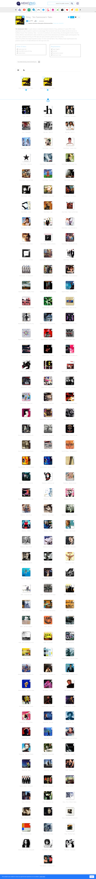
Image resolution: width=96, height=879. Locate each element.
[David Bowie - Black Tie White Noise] (48, 157)
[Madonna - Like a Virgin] (48, 508)
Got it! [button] (91, 876)
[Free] (76, 17)
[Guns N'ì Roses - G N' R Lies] (48, 444)
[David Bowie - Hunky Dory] (48, 189)
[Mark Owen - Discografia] (70, 540)
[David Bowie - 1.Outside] (48, 141)
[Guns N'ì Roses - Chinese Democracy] (26, 444)
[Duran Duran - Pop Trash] (48, 397)
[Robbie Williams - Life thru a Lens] (70, 652)
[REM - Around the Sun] (26, 588)
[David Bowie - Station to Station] (48, 237)
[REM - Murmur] (70, 620)
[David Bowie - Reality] (48, 221)
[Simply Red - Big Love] (48, 716)
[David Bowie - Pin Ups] (26, 221)
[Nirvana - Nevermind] (26, 572)
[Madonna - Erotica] (48, 492)
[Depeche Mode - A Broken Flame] (26, 285)
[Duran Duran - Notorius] (70, 381)
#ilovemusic (35, 23)
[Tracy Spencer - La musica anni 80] (48, 859)
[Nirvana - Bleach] (48, 556)
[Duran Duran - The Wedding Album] (26, 428)
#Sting (39, 23)
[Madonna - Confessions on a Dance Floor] (26, 492)
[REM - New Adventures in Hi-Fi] (26, 636)
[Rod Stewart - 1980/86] (70, 684)
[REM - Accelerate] (70, 572)
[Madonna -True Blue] (48, 540)
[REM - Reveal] (26, 652)
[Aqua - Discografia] (26, 126)
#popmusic (30, 23)
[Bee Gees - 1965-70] (48, 126)
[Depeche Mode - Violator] (48, 349)
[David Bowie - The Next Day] (26, 253)
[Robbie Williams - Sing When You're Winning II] (48, 668)
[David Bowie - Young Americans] (70, 269)
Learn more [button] (42, 876)
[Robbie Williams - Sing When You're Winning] (26, 668)
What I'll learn (21, 46)
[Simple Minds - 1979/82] (70, 700)
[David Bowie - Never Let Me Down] (70, 205)
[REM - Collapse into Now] (70, 588)
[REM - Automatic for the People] (48, 588)
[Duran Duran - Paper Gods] (26, 397)
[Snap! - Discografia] (70, 763)
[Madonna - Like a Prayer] (26, 508)
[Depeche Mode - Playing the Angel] (26, 317)
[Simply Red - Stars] (26, 763)
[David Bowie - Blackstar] (26, 157)
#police (42, 23)
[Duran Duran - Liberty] (26, 381)
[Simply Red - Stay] (48, 763)
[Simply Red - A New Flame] (26, 716)
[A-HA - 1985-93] (26, 110)
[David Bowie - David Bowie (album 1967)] (70, 157)
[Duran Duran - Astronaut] (26, 365)
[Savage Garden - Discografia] (48, 700)
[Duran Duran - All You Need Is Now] (70, 349)
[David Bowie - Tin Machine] (70, 253)
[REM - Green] (70, 604)
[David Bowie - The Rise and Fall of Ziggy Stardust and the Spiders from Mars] (48, 253)
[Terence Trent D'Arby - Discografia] (26, 843)
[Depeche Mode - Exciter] (48, 301)
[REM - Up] (48, 652)
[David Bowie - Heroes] (26, 189)
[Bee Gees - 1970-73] (70, 126)
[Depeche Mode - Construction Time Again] (70, 285)
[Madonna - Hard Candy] (70, 492)
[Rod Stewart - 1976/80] (48, 684)
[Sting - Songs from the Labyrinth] (70, 811)
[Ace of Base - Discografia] (70, 110)
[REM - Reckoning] (70, 636)
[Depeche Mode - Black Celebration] (48, 285)
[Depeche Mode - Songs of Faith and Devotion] (70, 317)
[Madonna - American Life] (48, 476)
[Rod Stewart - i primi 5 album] (26, 700)
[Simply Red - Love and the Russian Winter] (70, 731)
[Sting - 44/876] (70, 779)
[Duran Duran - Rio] (26, 413)
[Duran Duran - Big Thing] (48, 365)
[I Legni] (70, 460)
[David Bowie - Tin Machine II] (26, 269)
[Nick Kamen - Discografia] (26, 556)
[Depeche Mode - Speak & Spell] (48, 333)
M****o (29, 21)
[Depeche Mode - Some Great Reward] (48, 317)
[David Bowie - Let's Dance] (70, 189)
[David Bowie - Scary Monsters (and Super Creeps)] (70, 221)
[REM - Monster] (48, 620)
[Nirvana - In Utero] (70, 556)
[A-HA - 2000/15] (48, 110)
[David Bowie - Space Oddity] (26, 237)
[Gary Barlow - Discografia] (48, 428)
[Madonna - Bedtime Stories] (70, 476)
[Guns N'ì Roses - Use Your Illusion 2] (48, 460)
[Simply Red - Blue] (70, 716)
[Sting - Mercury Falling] (26, 811)
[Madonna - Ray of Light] (70, 524)
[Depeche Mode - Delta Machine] (26, 301)
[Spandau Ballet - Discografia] (26, 779)
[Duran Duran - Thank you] (70, 413)
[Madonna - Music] (48, 524)
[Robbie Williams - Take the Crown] (26, 684)
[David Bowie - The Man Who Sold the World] (70, 237)
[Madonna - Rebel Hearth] (26, 540)
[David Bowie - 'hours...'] (26, 141)
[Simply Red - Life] (48, 731)
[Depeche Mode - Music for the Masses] (70, 301)
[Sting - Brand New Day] (48, 795)
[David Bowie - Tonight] (48, 269)
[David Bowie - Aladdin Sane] (70, 141)
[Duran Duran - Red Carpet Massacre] (70, 397)
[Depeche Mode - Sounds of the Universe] (26, 333)
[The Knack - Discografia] (70, 843)
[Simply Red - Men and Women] (26, 747)
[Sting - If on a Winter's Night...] (70, 795)
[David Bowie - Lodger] (26, 205)
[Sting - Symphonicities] (26, 827)
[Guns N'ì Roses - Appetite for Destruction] (70, 428)
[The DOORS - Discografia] (48, 843)
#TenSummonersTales (48, 23)
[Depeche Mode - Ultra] (26, 349)
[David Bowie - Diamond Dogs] (26, 173)
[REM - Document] (26, 604)
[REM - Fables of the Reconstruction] (48, 604)
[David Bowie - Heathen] (70, 173)
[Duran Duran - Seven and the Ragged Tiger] (48, 413)
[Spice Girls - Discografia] (48, 779)
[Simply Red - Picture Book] (48, 747)
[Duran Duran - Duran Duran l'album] (70, 365)
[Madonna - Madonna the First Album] (70, 508)
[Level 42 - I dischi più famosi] (26, 476)
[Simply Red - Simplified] (70, 747)
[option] (19, 10)
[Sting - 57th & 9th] (26, 795)
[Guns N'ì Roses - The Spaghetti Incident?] (70, 444)
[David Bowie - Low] (48, 205)
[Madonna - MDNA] (26, 524)
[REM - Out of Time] (48, 636)
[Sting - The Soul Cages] (70, 827)
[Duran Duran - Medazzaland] (48, 381)
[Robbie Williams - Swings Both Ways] (70, 668)
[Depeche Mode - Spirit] (70, 333)
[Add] (30, 107)
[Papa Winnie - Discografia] (48, 572)
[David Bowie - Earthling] (48, 173)
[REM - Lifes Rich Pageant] (26, 620)
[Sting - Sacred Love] (48, 811)
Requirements (55, 46)
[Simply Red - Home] (26, 731)
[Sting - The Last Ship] (48, 827)
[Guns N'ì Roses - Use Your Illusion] (26, 460)
